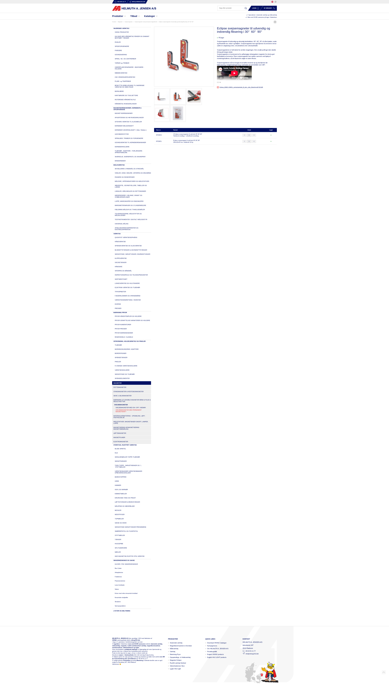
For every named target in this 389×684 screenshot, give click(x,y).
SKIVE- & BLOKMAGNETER (122, 396)
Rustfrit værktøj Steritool (178, 663)
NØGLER (118, 552)
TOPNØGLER (119, 519)
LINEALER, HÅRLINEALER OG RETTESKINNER (130, 191)
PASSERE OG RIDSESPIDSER (125, 177)
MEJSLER (118, 510)
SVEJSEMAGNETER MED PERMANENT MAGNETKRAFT (146, 21)
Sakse (117, 589)
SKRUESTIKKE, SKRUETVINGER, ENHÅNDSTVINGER (132, 254)
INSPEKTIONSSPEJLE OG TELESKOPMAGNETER (131, 275)
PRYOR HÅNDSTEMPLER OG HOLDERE (128, 316)
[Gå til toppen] (384, 672)
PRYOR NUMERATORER (123, 324)
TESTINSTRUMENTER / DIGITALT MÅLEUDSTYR (131, 219)
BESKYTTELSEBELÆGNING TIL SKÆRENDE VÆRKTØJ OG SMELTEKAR (129, 86)
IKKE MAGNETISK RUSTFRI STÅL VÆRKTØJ (129, 556)
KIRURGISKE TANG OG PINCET (125, 498)
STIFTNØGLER (120, 535)
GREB (117, 481)
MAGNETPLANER (119, 437)
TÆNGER (118, 539)
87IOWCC (159, 135)
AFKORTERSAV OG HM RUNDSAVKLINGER (129, 117)
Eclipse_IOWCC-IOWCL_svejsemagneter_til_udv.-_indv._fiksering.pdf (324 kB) (241, 87)
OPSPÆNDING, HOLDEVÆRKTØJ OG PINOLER (129, 341)
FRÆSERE (118, 50)
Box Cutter (118, 568)
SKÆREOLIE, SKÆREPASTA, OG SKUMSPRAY (130, 156)
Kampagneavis (212, 646)
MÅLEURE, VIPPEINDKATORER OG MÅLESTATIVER (132, 181)
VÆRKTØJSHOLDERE (122, 370)
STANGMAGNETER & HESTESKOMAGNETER (128, 391)
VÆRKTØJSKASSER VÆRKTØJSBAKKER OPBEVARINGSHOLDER (128, 472)
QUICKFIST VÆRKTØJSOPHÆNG (126, 237)
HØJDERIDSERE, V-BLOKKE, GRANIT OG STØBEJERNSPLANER (128, 196)
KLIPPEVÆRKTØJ (121, 258)
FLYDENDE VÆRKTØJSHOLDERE (126, 366)
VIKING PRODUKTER (122, 32)
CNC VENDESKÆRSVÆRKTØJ (125, 77)
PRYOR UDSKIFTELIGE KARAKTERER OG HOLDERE (132, 320)
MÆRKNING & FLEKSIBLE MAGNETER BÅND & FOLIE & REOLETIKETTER (132, 400)
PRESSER (118, 308)
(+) (218, 82)
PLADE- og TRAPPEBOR (123, 81)
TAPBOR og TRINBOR (122, 63)
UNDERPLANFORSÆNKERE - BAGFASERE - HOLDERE (129, 68)
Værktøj (172, 651)
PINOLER (118, 361)
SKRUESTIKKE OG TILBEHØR (125, 374)
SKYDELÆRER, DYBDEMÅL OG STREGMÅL (129, 169)
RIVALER (118, 42)
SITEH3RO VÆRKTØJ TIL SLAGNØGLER (128, 122)
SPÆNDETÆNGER (121, 357)
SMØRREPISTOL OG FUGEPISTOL (126, 531)
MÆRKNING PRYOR (120, 312)
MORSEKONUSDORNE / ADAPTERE (127, 349)
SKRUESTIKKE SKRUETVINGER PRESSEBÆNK (130, 527)
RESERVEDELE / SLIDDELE (124, 337)
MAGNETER (120, 21)
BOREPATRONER (120, 353)
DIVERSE (118, 304)
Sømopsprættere (120, 606)
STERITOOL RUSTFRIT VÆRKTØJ (125, 445)
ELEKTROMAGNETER (120, 441)
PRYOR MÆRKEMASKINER (124, 333)
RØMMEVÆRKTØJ (121, 73)
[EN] (275, 2)
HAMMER (118, 485)
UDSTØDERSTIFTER (122, 134)
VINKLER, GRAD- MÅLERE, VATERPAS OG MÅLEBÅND (133, 173)
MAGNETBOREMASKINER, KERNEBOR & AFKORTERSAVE (127, 108)
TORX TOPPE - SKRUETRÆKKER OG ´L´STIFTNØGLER (128, 466)
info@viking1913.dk (252, 654)
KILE (116, 453)
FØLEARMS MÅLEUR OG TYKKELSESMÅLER (130, 209)
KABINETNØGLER (121, 494)
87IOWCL (159, 141)
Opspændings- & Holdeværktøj (180, 657)
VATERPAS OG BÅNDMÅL (123, 271)
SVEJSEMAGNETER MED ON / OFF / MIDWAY (131, 407)
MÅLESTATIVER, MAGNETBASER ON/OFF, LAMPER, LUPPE (130, 422)
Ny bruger (268, 8)
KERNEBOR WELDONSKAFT (124, 126)
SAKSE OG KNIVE (121, 523)
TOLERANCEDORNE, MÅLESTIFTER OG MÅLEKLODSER (128, 214)
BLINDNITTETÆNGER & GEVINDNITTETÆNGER (131, 250)
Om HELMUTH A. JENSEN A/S (217, 648)
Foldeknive (118, 576)
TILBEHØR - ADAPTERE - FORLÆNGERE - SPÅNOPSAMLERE (129, 151)
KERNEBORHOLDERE (122, 147)
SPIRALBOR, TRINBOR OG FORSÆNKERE (129, 138)
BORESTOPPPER (120, 477)
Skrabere (118, 601)
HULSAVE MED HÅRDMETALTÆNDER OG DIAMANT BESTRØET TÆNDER (132, 37)
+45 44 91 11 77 (143, 658)
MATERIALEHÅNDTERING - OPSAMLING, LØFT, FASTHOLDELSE (129, 416)
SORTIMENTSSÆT (121, 279)
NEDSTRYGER (120, 514)
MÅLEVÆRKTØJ (119, 165)
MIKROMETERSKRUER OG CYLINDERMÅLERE (130, 205)
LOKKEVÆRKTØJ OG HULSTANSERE (127, 283)
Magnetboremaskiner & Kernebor (181, 646)
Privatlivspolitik (212, 651)
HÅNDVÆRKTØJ (120, 241)
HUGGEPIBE (119, 543)
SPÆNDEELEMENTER (122, 378)
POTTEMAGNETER (119, 387)
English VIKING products (215, 654)
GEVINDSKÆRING (121, 54)
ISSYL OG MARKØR (121, 489)
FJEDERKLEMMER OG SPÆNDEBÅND (127, 296)
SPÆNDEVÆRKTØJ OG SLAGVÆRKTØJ (128, 246)
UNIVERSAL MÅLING (121, 224)
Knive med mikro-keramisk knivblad (126, 593)
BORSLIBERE (119, 91)
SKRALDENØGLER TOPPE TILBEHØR (127, 457)
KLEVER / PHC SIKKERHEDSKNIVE (126, 564)
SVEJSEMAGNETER (129, 21)
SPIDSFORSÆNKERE (122, 46)
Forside (114, 21)
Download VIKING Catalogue (216, 643)
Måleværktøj (174, 648)
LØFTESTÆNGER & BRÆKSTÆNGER (127, 502)
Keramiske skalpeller (121, 597)
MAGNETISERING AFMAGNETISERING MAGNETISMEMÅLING (126, 428)
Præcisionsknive (120, 581)
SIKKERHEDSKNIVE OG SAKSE (124, 560)
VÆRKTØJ (117, 233)
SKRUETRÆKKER (121, 461)
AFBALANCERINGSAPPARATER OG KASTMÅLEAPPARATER (126, 228)
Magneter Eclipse (175, 660)
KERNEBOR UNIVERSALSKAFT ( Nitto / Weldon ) (131, 130)
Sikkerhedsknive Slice (177, 666)
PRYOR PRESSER (121, 329)
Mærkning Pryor (175, 654)
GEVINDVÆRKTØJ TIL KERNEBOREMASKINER (130, 142)
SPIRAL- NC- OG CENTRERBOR (125, 59)
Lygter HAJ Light (175, 669)
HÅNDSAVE (118, 266)
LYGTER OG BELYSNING (121, 611)
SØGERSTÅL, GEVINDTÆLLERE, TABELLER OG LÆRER (131, 186)
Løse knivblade (120, 585)
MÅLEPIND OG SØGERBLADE (125, 506)
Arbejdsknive (119, 572)
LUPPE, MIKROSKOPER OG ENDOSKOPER (129, 201)
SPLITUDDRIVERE (121, 548)
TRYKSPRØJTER (120, 291)
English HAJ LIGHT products (216, 657)
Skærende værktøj (176, 643)
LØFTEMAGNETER (119, 433)
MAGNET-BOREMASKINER (124, 113)
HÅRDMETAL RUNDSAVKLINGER (126, 104)
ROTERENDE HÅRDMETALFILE (125, 99)
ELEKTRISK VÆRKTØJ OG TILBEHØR (127, 287)
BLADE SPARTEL (120, 449)
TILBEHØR (118, 345)
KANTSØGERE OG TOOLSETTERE (126, 95)
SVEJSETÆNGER (120, 262)
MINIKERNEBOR (120, 161)
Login (254, 8)
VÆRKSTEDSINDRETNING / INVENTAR (128, 300)
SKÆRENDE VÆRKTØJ (121, 28)
